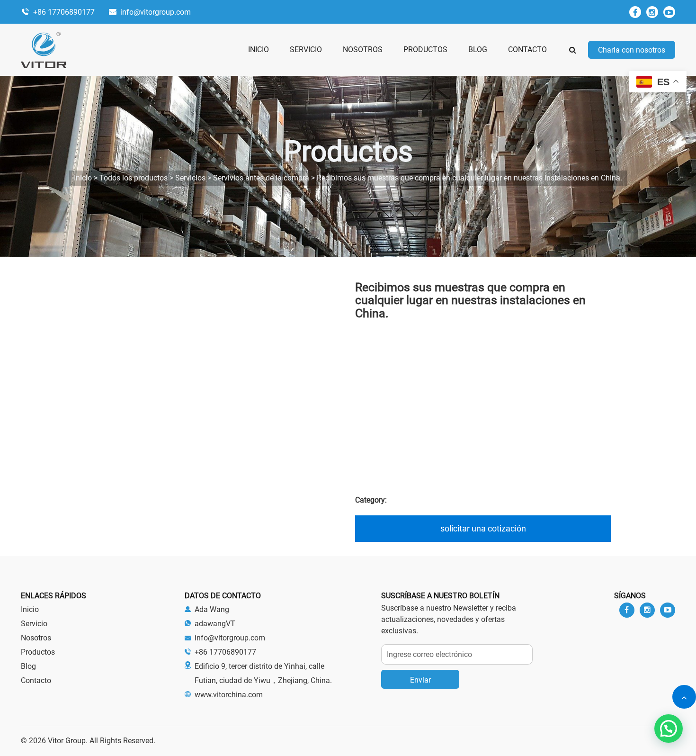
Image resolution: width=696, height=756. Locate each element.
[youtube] (669, 12)
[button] (668, 728)
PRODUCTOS (425, 49)
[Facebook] (635, 12)
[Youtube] (667, 610)
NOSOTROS (363, 49)
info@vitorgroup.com (155, 12)
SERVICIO (306, 49)
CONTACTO (527, 49)
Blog (28, 666)
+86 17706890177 (64, 12)
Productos (38, 652)
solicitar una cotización (483, 528)
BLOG (477, 49)
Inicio (30, 609)
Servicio (34, 623)
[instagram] (652, 12)
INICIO (258, 49)
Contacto (36, 680)
